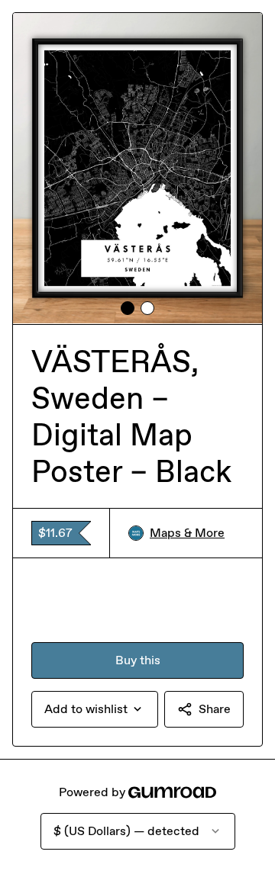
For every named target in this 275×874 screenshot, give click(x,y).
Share (215, 709)
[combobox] (94, 709)
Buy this (137, 660)
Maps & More (187, 532)
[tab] (127, 308)
